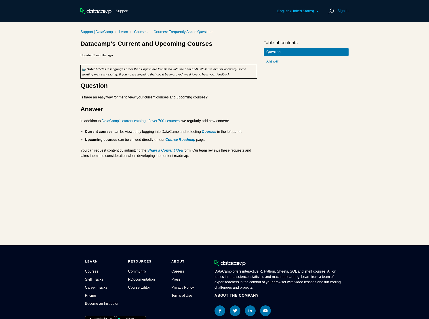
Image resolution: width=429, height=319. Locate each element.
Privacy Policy (182, 287)
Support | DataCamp (96, 32)
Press (176, 279)
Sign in (343, 11)
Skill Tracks (94, 279)
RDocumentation (141, 279)
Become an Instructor (101, 303)
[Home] (95, 11)
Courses (140, 32)
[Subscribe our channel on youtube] (265, 310)
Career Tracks (96, 287)
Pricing (90, 295)
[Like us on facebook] (219, 310)
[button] (330, 11)
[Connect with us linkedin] (250, 310)
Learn (123, 32)
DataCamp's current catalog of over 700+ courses (141, 121)
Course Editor (139, 287)
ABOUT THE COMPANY (236, 295)
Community (137, 271)
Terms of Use (181, 295)
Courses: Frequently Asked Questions (183, 32)
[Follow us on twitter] (235, 310)
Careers (177, 271)
